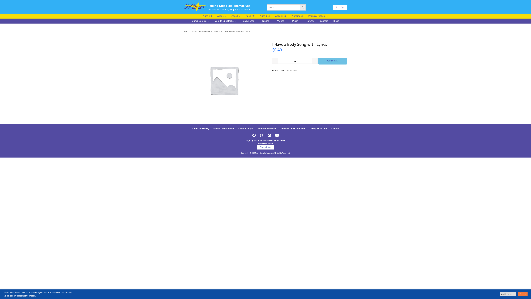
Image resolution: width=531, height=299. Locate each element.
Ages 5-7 (235, 16)
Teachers (323, 21)
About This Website (223, 128)
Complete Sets (199, 21)
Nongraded (297, 16)
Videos (280, 21)
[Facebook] (254, 135)
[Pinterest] (269, 135)
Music (295, 21)
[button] (318, 16)
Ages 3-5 (221, 16)
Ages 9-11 (265, 16)
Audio (294, 70)
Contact (335, 128)
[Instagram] (261, 135)
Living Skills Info (318, 128)
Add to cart (333, 61)
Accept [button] (523, 294)
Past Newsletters (265, 143)
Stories (265, 21)
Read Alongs (248, 21)
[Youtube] (277, 135)
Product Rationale (266, 128)
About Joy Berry (200, 128)
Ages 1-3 (207, 16)
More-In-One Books (224, 21)
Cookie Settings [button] (507, 294)
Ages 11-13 (281, 16)
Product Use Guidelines (293, 128)
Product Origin (245, 128)
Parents (310, 21)
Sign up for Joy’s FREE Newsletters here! (265, 140)
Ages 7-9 (250, 16)
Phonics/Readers (316, 16)
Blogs (336, 21)
